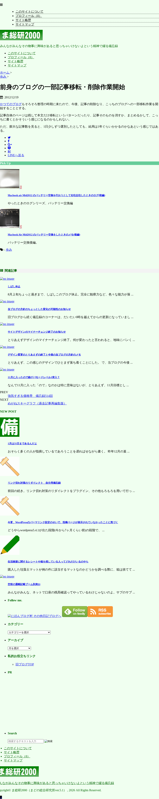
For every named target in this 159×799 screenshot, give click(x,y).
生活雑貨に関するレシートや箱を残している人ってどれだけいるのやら (48, 561)
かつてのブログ (11, 104)
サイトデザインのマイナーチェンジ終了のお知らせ (37, 331)
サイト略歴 (23, 20)
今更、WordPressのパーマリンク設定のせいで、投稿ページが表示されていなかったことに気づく (63, 522)
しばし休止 (14, 286)
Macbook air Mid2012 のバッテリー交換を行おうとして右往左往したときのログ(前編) (56, 195)
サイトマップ (25, 24)
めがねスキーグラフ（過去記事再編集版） (37, 403)
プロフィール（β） (29, 15)
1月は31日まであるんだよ (22, 443)
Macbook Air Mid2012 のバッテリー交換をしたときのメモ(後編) (44, 234)
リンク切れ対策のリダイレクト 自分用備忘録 (34, 482)
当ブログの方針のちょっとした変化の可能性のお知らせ (39, 309)
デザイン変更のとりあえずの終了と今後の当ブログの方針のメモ (44, 354)
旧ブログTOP (25, 664)
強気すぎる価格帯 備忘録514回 (30, 395)
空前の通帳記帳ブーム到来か (24, 584)
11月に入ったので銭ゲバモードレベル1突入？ (34, 377)
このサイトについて (29, 11)
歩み (9, 249)
